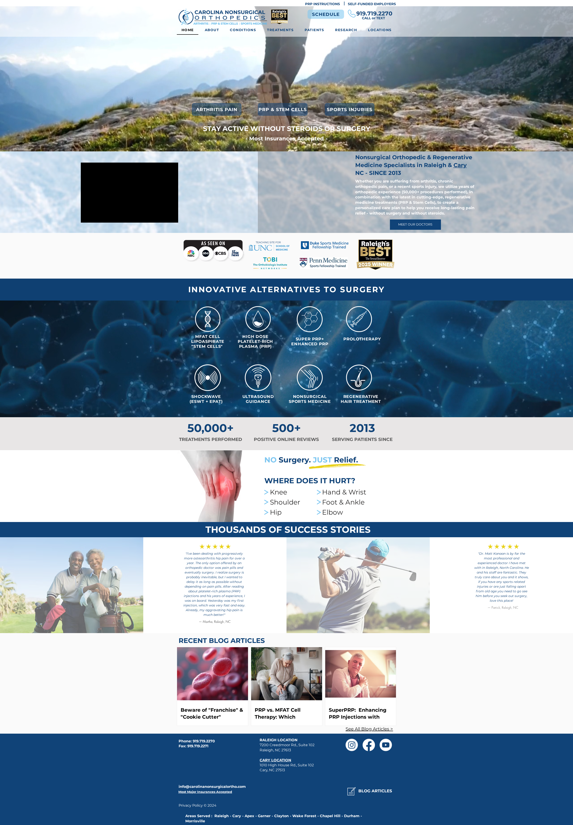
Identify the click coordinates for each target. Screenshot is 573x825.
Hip (276, 512)
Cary (460, 165)
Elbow (332, 512)
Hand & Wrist (344, 492)
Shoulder (285, 502)
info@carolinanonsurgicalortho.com (212, 786)
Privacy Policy (191, 805)
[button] (243, 30)
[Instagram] (352, 745)
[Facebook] (369, 745)
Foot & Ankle (343, 502)
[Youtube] (386, 745)
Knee (278, 492)
